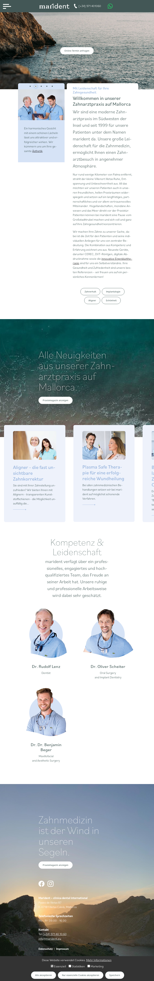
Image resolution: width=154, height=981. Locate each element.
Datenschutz (45, 949)
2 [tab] (35, 86)
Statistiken (78, 966)
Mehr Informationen (98, 960)
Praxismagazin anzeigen (55, 400)
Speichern (114, 975)
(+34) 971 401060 (89, 6)
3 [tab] (41, 86)
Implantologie (113, 291)
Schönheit (111, 300)
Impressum (62, 949)
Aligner (92, 300)
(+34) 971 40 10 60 (55, 934)
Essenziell (59, 966)
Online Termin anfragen (76, 50)
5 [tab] (52, 86)
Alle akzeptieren (43, 975)
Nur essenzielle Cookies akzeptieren (80, 975)
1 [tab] (30, 86)
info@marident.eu (49, 938)
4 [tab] (46, 86)
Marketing (96, 966)
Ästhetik (37, 151)
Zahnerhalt (90, 291)
